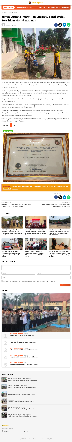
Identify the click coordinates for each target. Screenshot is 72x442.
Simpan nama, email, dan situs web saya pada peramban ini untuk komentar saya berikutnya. (29, 281)
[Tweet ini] (60, 25)
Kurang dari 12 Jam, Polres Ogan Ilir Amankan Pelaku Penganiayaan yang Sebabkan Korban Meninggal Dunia (35, 232)
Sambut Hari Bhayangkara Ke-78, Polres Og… (22, 380)
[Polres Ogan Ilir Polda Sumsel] (36, 2)
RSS (27, 431)
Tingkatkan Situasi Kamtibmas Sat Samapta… (23, 394)
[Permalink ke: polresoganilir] (3, 24)
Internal (20, 333)
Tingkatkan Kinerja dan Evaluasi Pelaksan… (24, 357)
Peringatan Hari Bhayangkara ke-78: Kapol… (22, 416)
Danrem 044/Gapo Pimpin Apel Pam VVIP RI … (24, 342)
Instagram (6, 431)
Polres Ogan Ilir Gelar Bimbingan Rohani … (21, 409)
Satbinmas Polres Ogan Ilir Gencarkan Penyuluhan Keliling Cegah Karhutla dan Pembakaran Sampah (12, 254)
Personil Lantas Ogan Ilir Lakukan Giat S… (21, 402)
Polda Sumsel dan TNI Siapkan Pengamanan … (24, 350)
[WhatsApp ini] (68, 25)
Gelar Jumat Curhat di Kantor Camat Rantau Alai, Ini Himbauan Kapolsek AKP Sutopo (56, 204)
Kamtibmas (16, 385)
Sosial (23, 378)
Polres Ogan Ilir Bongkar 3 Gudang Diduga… (22, 387)
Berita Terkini (13, 333)
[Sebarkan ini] (56, 25)
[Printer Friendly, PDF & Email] (8, 131)
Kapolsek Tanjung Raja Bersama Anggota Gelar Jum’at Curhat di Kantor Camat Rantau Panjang (17, 204)
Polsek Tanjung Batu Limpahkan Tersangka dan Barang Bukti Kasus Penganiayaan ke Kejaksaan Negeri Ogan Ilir (59, 254)
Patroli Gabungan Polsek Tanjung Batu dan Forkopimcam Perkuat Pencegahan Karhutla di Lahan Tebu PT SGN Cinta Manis (59, 232)
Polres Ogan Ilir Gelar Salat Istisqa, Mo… (22, 335)
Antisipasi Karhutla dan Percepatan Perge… (24, 364)
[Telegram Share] (64, 25)
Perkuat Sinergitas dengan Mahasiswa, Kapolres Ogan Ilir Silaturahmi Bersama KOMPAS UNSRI (34, 254)
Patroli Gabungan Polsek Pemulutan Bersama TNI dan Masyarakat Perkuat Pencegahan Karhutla (12, 232)
